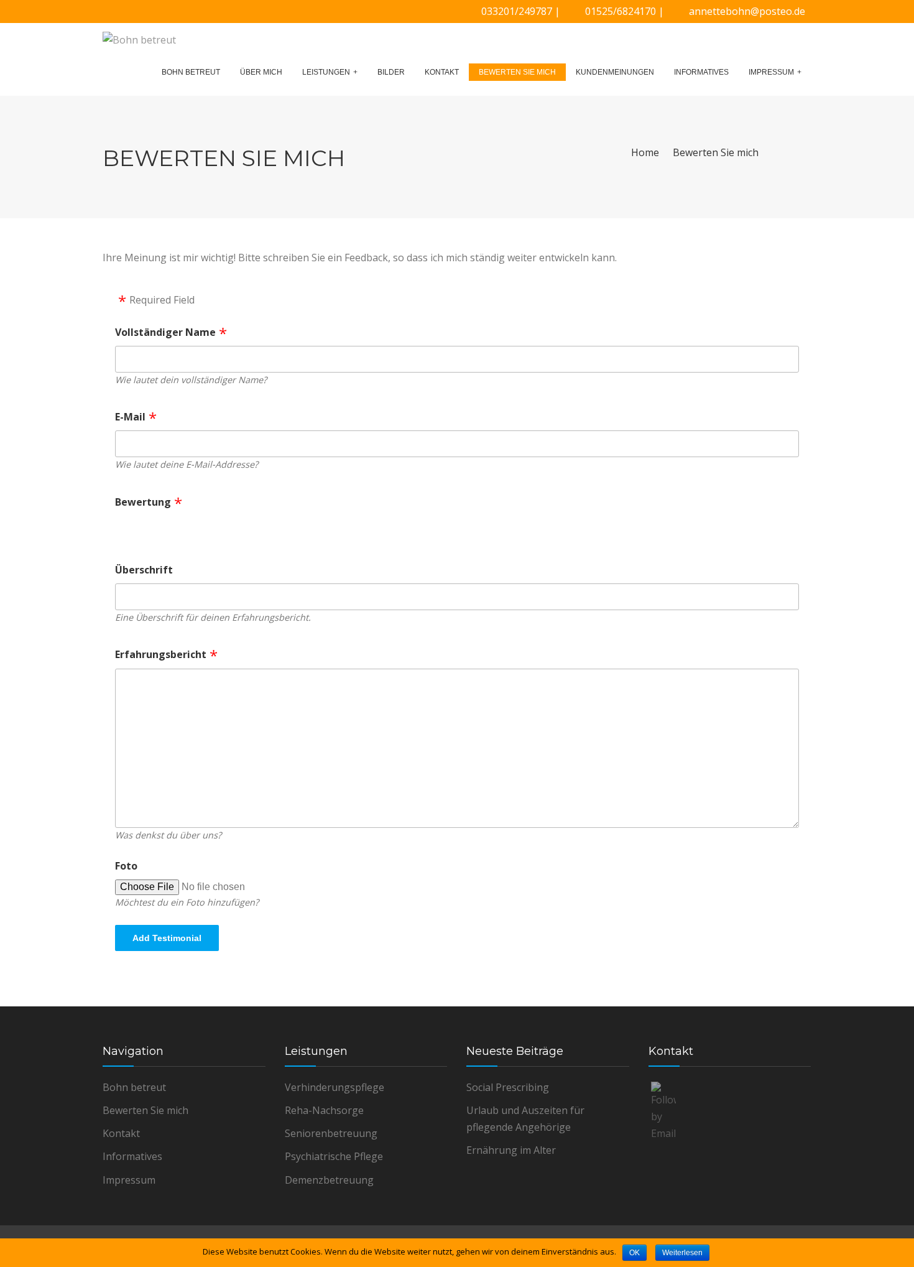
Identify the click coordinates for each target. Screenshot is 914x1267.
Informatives (701, 72)
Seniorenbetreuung (331, 1133)
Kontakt (442, 72)
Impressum (771, 72)
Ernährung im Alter (511, 1150)
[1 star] (127, 528)
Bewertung (143, 502)
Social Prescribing (507, 1087)
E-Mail (130, 417)
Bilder (391, 72)
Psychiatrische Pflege (334, 1156)
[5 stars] (191, 528)
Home (645, 152)
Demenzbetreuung (329, 1180)
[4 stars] (175, 528)
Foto (126, 866)
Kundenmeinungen (615, 72)
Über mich (261, 72)
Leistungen (326, 72)
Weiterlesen (682, 1252)
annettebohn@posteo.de (747, 11)
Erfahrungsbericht (160, 654)
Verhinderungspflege (334, 1087)
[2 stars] (143, 528)
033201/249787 (516, 11)
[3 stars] (159, 528)
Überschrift (144, 570)
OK (634, 1252)
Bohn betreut (191, 72)
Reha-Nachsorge (324, 1110)
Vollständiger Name (165, 332)
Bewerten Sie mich (517, 72)
